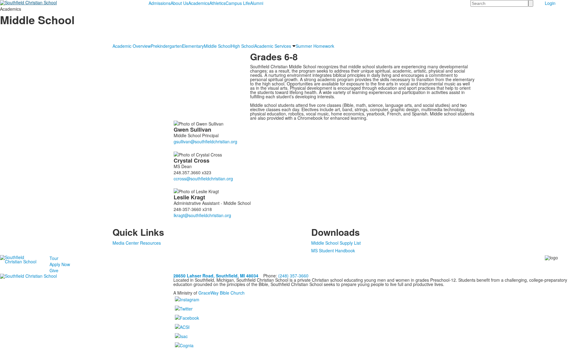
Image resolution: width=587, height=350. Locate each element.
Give (54, 270)
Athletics (217, 3)
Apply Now (60, 264)
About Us (179, 3)
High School (242, 46)
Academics (198, 3)
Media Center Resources (137, 243)
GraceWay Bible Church (221, 293)
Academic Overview (132, 46)
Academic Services (272, 46)
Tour (54, 258)
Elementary (193, 46)
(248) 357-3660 (293, 276)
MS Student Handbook (333, 250)
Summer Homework (315, 46)
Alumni (256, 3)
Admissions (160, 3)
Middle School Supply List (336, 243)
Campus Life (238, 3)
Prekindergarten (166, 46)
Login (550, 3)
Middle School (217, 46)
